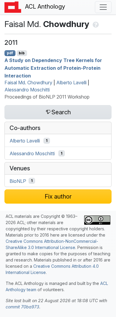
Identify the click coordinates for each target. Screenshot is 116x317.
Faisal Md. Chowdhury (28, 82)
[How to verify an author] (95, 24)
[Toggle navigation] (103, 7)
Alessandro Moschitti (27, 90)
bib (22, 53)
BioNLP (18, 181)
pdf (10, 53)
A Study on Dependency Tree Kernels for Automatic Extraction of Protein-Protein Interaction (53, 67)
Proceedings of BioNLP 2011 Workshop (47, 97)
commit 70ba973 (22, 306)
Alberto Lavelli (71, 82)
